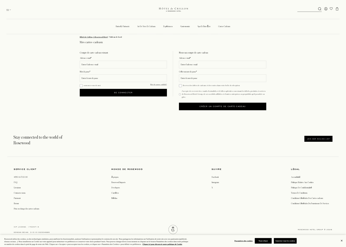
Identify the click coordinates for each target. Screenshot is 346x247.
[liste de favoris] (331, 9)
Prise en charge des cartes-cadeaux (26, 209)
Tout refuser (263, 241)
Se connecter (123, 92)
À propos (114, 177)
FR (7, 10)
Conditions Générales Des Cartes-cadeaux (307, 198)
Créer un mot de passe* (188, 72)
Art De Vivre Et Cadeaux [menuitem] (146, 26)
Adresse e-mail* (86, 58)
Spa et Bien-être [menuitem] (204, 26)
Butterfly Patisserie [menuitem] (122, 26)
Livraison (17, 188)
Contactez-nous (19, 193)
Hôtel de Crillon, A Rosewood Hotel (94, 37)
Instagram (215, 182)
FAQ (15, 182)
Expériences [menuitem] (168, 26)
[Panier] (337, 8)
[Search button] (320, 9)
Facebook (215, 177)
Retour (16, 203)
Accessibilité (295, 177)
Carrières (115, 193)
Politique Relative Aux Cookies (302, 182)
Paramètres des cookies (243, 241)
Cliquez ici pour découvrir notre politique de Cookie (162, 244)
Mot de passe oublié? (158, 85)
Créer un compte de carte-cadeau (222, 106)
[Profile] (326, 9)
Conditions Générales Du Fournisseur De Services (310, 203)
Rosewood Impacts (118, 182)
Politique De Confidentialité (301, 188)
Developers (115, 188)
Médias (114, 198)
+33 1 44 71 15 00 (21, 177)
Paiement (17, 198)
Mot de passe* (85, 72)
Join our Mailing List (318, 139)
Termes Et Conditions (299, 193)
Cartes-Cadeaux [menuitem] (224, 26)
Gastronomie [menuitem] (185, 26)
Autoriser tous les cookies (285, 241)
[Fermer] (342, 241)
